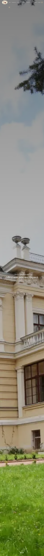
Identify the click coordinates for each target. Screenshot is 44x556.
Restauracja (18, 2)
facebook (42, 2)
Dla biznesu (28, 2)
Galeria (36, 2)
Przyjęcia (23, 2)
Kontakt (39, 2)
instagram (9, 7)
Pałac (9, 2)
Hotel (32, 2)
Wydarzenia (13, 2)
